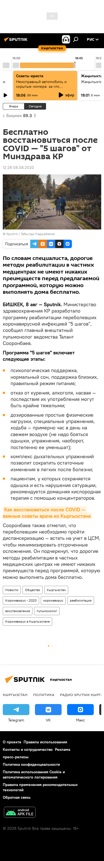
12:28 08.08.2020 (18, 167)
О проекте (12, 741)
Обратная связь (17, 797)
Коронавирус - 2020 (21, 600)
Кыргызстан (56, 590)
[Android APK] (20, 813)
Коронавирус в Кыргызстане (27, 621)
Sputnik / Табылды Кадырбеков (30, 234)
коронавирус (53, 600)
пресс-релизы (16, 756)
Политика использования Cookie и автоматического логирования (34, 774)
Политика (43, 694)
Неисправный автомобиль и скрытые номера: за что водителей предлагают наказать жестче (45, 88)
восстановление (17, 611)
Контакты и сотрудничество (28, 749)
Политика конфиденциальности (31, 764)
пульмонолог (47, 611)
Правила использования (45, 741)
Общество (32, 590)
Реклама (62, 749)
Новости (11, 590)
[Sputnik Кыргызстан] (17, 41)
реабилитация (81, 600)
